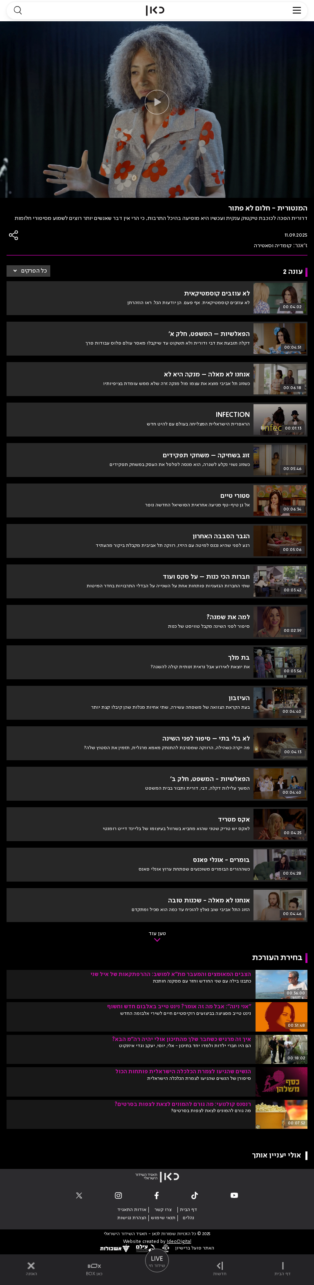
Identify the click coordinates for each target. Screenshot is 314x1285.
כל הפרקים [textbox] (34, 271)
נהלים (188, 1218)
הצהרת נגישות (131, 1218)
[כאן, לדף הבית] (155, 10)
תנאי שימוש (163, 1218)
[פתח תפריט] (297, 10)
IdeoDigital (179, 1242)
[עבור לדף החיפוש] (17, 11)
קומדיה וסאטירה (273, 245)
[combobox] (28, 271)
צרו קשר (163, 1209)
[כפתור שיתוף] (14, 235)
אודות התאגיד (131, 1209)
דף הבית (188, 1209)
